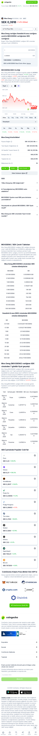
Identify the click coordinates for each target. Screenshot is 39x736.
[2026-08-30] (35, 117)
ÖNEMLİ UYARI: (6, 697)
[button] (19, 173)
